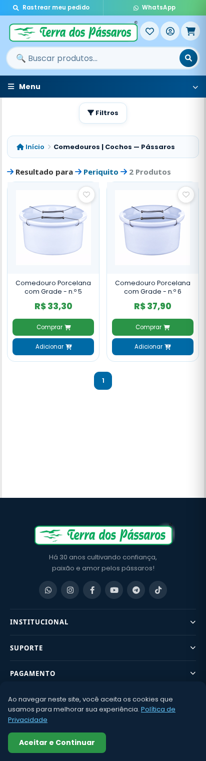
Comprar (49, 327)
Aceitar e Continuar (57, 742)
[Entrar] (170, 31)
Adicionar (50, 347)
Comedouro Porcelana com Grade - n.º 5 (53, 287)
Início (34, 147)
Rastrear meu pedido (56, 8)
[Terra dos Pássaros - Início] (73, 31)
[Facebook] (92, 590)
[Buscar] (189, 58)
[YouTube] (114, 590)
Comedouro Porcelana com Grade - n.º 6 (152, 287)
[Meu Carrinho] (190, 31)
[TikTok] (158, 590)
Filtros (106, 113)
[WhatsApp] (48, 590)
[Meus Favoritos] (149, 31)
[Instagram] (70, 590)
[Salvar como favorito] (86, 194)
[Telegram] (136, 590)
